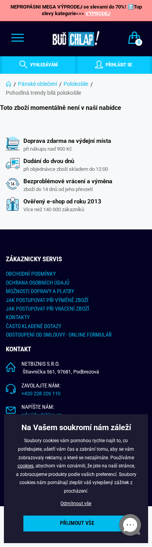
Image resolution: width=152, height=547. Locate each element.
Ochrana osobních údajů (37, 283)
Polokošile (76, 84)
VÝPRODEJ (97, 13)
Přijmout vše (77, 523)
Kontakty (18, 317)
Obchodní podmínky (31, 274)
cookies (26, 466)
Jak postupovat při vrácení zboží (47, 309)
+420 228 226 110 (40, 393)
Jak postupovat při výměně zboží (47, 300)
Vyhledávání (43, 65)
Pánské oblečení (37, 84)
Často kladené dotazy (33, 326)
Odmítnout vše (75, 503)
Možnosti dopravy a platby (40, 291)
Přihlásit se (118, 65)
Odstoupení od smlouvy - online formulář (58, 335)
